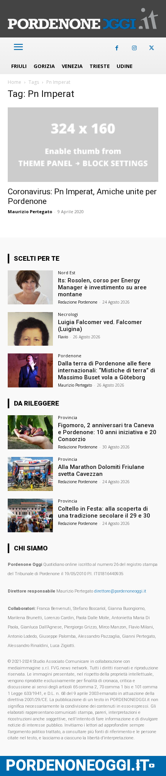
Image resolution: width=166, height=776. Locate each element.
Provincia (67, 417)
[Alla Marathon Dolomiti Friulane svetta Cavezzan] (30, 474)
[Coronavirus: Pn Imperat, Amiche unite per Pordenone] (83, 144)
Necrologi (68, 314)
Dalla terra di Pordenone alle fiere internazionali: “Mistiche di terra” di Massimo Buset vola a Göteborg (106, 370)
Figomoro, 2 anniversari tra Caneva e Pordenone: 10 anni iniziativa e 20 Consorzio (107, 432)
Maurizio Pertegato (30, 211)
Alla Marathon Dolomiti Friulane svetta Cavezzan (101, 470)
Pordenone (69, 355)
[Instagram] (134, 48)
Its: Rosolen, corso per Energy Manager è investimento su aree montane (102, 287)
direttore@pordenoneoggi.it (120, 591)
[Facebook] (117, 48)
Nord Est (66, 272)
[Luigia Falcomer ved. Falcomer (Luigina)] (30, 329)
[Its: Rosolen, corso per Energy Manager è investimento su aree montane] (30, 287)
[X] (151, 48)
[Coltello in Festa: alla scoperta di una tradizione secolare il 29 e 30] (30, 516)
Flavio (63, 337)
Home (14, 82)
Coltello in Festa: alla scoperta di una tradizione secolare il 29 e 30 (104, 512)
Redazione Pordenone (77, 302)
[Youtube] (151, 766)
